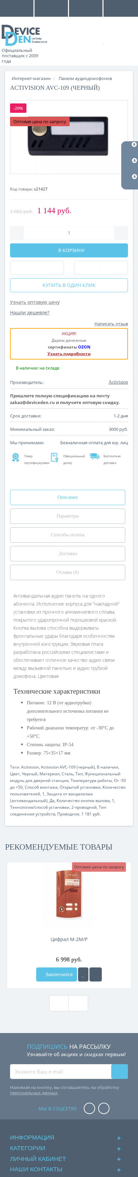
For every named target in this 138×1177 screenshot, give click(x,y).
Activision (30, 767)
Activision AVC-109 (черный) (68, 767)
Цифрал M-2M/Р (69, 939)
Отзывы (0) (67, 572)
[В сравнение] (95, 974)
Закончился (58, 974)
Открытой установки (80, 787)
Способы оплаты (67, 534)
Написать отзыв (111, 324)
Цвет (15, 774)
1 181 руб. (90, 814)
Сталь (67, 774)
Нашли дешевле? (29, 312)
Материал (50, 774)
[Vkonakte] (104, 1109)
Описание (68, 497)
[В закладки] (83, 974)
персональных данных (34, 1093)
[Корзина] (126, 41)
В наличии (107, 767)
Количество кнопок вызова (83, 800)
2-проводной (84, 807)
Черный (30, 774)
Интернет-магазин (31, 78)
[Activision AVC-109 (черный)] (69, 137)
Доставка (68, 553)
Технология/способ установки (39, 807)
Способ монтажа (41, 787)
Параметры (68, 516)
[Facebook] (89, 1109)
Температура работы (91, 780)
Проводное (68, 814)
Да (52, 800)
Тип (79, 774)
